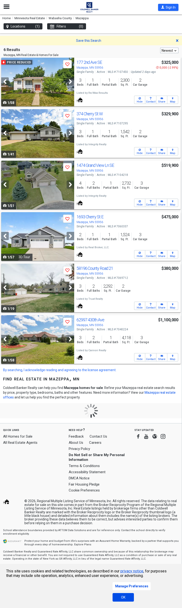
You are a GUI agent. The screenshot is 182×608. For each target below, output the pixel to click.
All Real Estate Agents (20, 442)
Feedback (76, 436)
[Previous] (5, 81)
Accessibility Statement (87, 472)
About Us (76, 442)
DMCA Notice (79, 478)
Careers (95, 442)
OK (123, 597)
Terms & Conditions (84, 466)
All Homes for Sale (17, 436)
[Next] (70, 81)
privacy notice (131, 571)
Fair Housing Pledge (84, 484)
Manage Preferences (131, 586)
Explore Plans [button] (82, 544)
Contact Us (98, 436)
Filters (70, 26)
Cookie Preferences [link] (84, 490)
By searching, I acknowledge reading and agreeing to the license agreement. (59, 370)
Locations (25, 26)
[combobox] (169, 50)
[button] (168, 7)
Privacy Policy (79, 449)
